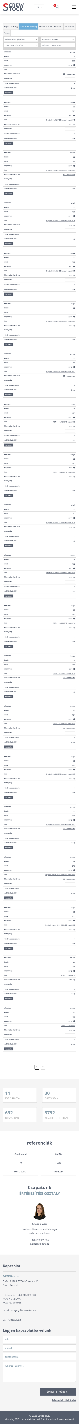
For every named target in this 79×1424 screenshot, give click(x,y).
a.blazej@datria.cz (39, 1243)
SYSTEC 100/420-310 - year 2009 (64, 422)
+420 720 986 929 (12, 1299)
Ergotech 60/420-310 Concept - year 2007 (60, 774)
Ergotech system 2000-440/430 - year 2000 (60, 875)
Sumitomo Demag (28, 26)
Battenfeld (69, 26)
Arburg (14, 26)
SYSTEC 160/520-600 (68, 1026)
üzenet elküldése (58, 1392)
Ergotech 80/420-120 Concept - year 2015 (60, 120)
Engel (6, 26)
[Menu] (74, 7)
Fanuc (7, 33)
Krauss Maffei (45, 26)
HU (38, 7)
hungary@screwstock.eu (23, 1310)
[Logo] (13, 7)
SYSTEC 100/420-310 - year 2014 (64, 623)
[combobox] (21, 39)
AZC (17, 1419)
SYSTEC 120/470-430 (68, 975)
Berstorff (58, 26)
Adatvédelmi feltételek (64, 1400)
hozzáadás (8, 93)
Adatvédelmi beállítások (34, 1419)
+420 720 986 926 (39, 1240)
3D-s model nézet (69, 74)
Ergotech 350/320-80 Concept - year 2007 (60, 170)
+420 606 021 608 (26, 1295)
